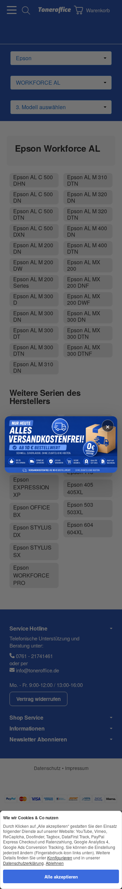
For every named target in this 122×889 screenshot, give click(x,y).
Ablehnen (55, 863)
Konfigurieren (59, 857)
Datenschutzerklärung (23, 863)
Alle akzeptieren (61, 876)
